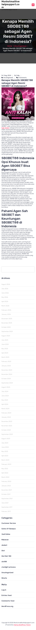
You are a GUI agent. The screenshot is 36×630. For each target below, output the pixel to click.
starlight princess (9, 567)
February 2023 (6, 464)
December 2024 (7, 370)
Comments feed (8, 601)
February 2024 (6, 413)
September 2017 (7, 507)
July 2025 (5, 340)
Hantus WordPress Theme (22, 625)
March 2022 (5, 477)
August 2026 (6, 284)
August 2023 (6, 438)
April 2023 (5, 456)
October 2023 (6, 430)
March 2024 (5, 409)
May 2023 (5, 451)
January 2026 (6, 314)
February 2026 (6, 310)
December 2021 (7, 490)
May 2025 (5, 349)
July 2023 (5, 443)
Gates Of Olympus (9, 529)
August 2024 (6, 387)
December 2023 (7, 421)
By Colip (17, 75)
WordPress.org (7, 606)
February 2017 (6, 511)
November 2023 (7, 426)
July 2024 (5, 391)
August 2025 (6, 336)
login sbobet (5, 128)
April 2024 (5, 404)
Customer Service (9, 523)
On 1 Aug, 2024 (6, 75)
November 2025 (7, 323)
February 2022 (6, 481)
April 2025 (5, 353)
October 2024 (6, 379)
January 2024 (6, 417)
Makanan (5, 540)
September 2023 (7, 434)
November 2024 (7, 374)
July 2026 (5, 289)
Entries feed (7, 595)
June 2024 (5, 396)
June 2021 (5, 503)
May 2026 (5, 297)
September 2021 (7, 498)
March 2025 (5, 357)
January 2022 (6, 486)
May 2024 (5, 400)
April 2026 (5, 301)
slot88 (4, 562)
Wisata (4, 578)
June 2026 (5, 293)
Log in (4, 590)
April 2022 (5, 473)
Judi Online (6, 534)
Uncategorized (20, 46)
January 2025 (6, 366)
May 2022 (5, 468)
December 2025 (7, 319)
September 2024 (7, 383)
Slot (3, 551)
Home (9, 46)
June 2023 (5, 447)
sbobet (4, 545)
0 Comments (22, 78)
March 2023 (5, 460)
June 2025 (5, 344)
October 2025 (6, 327)
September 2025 (7, 331)
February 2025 (6, 361)
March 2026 (5, 306)
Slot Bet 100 (6, 556)
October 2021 (6, 494)
